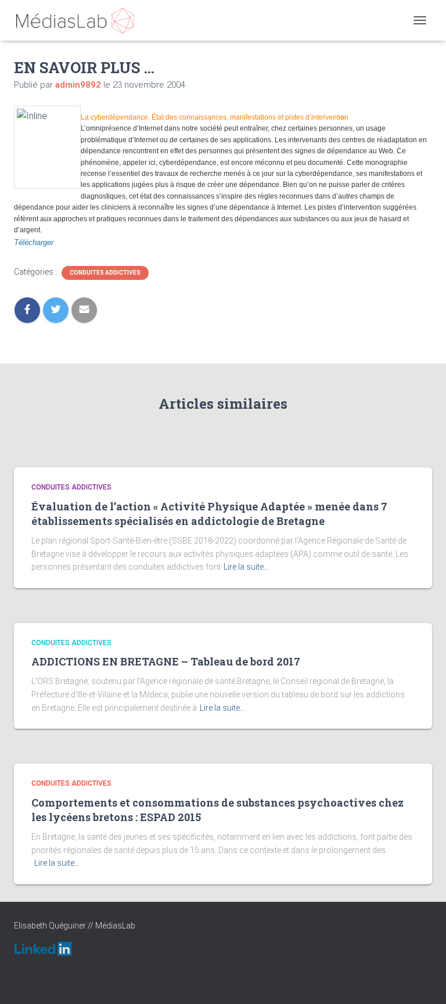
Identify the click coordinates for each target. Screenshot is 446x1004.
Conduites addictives (105, 272)
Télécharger (33, 242)
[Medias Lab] (79, 20)
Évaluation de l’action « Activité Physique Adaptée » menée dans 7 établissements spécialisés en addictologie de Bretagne (209, 513)
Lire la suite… (246, 566)
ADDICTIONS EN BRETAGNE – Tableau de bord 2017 (165, 661)
